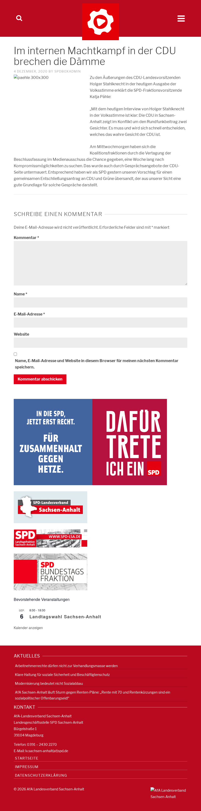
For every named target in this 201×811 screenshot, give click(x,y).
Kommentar (26, 237)
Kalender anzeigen (28, 627)
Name (20, 294)
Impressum (26, 767)
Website (21, 334)
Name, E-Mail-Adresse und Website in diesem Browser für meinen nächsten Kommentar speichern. (96, 363)
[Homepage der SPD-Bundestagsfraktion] (50, 571)
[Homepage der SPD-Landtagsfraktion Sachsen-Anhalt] (50, 538)
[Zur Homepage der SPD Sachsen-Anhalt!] (50, 507)
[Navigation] (181, 18)
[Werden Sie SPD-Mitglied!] (90, 441)
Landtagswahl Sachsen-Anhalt (65, 616)
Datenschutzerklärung (41, 775)
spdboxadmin (67, 71)
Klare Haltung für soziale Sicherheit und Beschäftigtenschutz (62, 674)
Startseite (26, 758)
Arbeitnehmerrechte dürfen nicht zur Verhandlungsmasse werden (66, 666)
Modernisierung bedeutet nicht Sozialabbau (49, 683)
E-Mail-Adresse (29, 314)
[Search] (19, 18)
